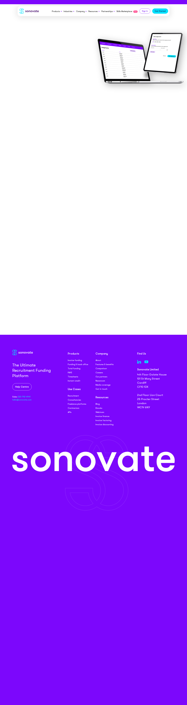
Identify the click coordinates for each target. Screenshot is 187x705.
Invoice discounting (104, 424)
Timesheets (73, 376)
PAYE (70, 372)
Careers (99, 372)
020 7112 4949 (24, 396)
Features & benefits (105, 364)
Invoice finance (102, 416)
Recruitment (73, 395)
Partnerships (107, 11)
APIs (69, 412)
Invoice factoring (103, 420)
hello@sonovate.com (21, 399)
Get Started (160, 11)
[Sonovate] (29, 12)
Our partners (101, 376)
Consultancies (74, 399)
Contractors (73, 408)
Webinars (100, 412)
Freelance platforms (77, 403)
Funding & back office (78, 364)
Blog (98, 403)
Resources (93, 11)
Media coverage (103, 384)
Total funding (74, 368)
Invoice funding (75, 360)
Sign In (145, 11)
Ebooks (99, 408)
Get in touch (101, 388)
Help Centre (22, 387)
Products (56, 11)
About (98, 360)
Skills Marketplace (126, 11)
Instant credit (74, 380)
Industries (68, 11)
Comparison (101, 368)
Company (80, 11)
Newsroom (100, 380)
